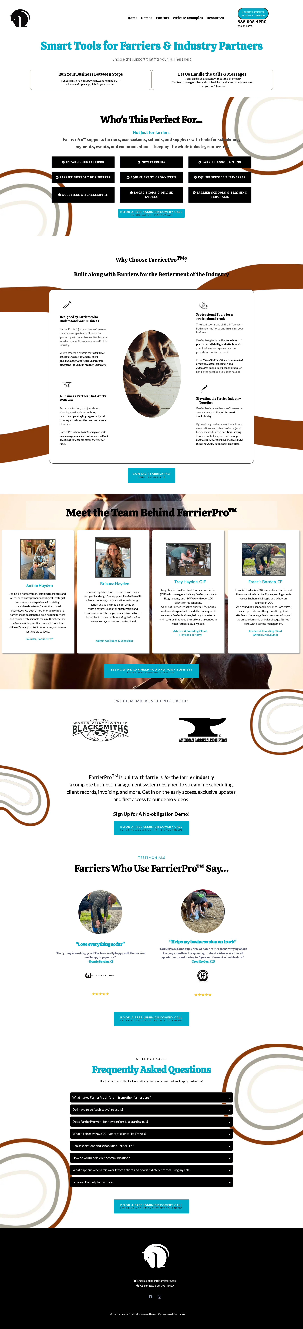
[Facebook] (150, 1296)
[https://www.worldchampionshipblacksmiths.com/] (100, 730)
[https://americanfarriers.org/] (203, 730)
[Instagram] (159, 1296)
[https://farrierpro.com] (40, 19)
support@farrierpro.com (162, 1280)
